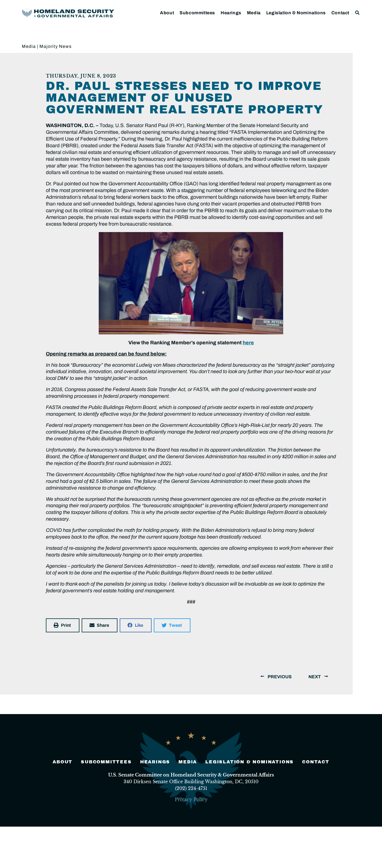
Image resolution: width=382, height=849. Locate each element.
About (167, 12)
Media (254, 12)
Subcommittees (197, 12)
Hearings (231, 12)
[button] (357, 12)
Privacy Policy (191, 799)
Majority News (55, 46)
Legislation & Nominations (296, 12)
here (248, 342)
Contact (340, 12)
